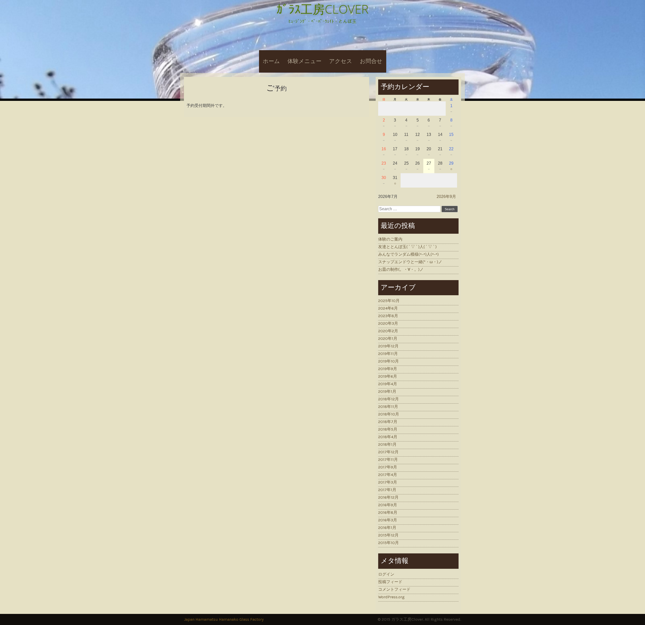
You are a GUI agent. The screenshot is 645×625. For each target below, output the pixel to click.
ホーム (271, 61)
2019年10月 (388, 361)
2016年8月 (387, 512)
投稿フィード (390, 581)
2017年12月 (388, 452)
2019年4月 (387, 383)
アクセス (340, 61)
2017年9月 (387, 467)
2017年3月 (387, 482)
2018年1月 (387, 444)
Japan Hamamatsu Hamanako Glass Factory (224, 619)
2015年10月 (388, 542)
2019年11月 (388, 353)
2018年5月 (387, 429)
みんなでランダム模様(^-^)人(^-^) (408, 254)
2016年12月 (388, 497)
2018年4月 (387, 436)
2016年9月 (387, 504)
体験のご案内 (390, 239)
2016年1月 (387, 527)
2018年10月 (388, 414)
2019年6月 (387, 376)
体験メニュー (304, 61)
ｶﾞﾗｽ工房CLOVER (322, 9)
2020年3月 (388, 323)
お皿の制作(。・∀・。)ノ (401, 269)
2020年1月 (387, 338)
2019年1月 (387, 391)
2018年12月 (388, 399)
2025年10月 (389, 300)
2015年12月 (388, 535)
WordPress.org (391, 596)
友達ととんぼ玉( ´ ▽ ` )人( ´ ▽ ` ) (407, 246)
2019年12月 (388, 346)
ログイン (386, 574)
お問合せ (371, 61)
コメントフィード (394, 589)
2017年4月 (387, 474)
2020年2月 (388, 331)
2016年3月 (387, 520)
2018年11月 (388, 406)
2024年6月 (388, 308)
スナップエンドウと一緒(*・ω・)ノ (410, 261)
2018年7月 (387, 421)
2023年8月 (388, 315)
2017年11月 (388, 459)
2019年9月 (387, 368)
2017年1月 (387, 489)
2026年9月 (446, 196)
